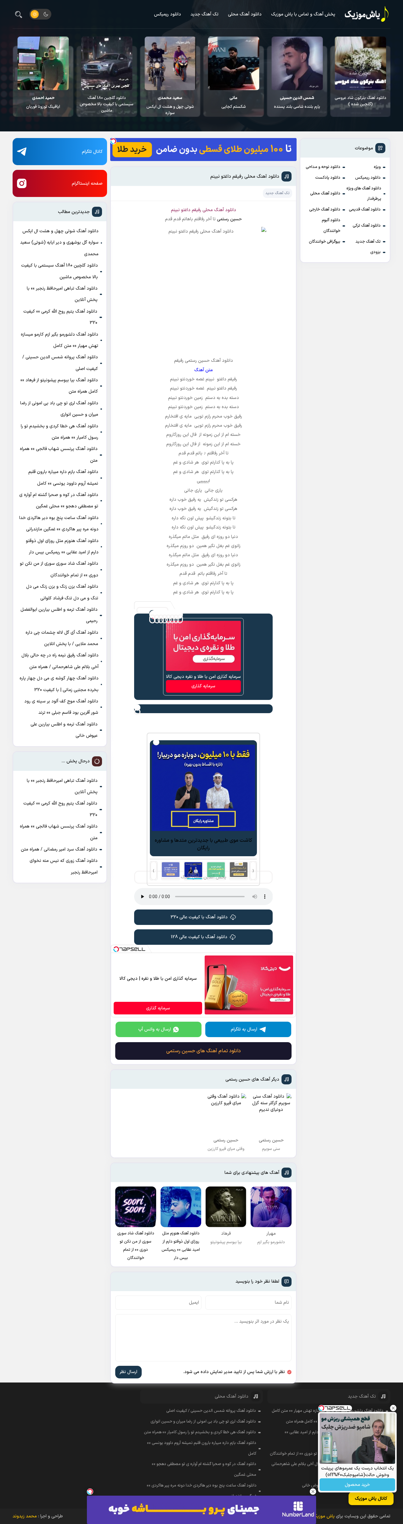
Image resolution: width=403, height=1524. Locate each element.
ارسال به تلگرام (244, 1029)
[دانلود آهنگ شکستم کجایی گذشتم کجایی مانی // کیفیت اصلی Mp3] (297, 63)
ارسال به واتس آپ (154, 1029)
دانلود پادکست (327, 178)
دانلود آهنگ (225, 210)
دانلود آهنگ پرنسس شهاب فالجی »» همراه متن (59, 455)
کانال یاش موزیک (371, 1498)
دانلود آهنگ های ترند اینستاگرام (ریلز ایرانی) (43, 101)
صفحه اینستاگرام (87, 183)
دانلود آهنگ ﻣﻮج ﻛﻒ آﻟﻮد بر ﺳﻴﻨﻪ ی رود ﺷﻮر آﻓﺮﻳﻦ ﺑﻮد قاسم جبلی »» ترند (61, 707)
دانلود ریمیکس (167, 14)
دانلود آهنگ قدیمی (365, 209)
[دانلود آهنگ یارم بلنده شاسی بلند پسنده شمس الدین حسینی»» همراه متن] (360, 63)
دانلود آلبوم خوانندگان (331, 225)
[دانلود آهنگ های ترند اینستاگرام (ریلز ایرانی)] (43, 63)
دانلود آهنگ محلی (245, 14)
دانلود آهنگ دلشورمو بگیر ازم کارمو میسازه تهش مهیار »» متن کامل (59, 340)
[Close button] (393, 1408)
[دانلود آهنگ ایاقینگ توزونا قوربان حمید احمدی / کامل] (106, 63)
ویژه (377, 167)
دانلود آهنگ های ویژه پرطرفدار (363, 193)
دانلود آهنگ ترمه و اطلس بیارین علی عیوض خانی (64, 730)
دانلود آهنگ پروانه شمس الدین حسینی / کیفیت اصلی (60, 363)
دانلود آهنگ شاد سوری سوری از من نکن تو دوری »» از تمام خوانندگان (59, 569)
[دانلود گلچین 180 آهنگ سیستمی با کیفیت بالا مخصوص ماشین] (170, 63)
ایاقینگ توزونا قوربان (106, 102)
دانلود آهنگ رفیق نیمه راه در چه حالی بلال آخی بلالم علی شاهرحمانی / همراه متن (60, 661)
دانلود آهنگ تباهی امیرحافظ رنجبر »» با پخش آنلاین (62, 294)
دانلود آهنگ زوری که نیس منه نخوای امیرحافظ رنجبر (64, 866)
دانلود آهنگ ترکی (367, 225)
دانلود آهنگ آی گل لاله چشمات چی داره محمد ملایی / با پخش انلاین (62, 638)
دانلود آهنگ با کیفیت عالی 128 (199, 937)
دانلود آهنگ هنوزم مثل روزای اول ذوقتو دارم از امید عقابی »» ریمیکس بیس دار (62, 547)
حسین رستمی (229, 219)
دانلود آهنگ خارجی (324, 209)
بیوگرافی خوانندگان (324, 242)
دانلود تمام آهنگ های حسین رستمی (203, 1051)
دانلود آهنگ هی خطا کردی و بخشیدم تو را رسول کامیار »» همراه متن (59, 432)
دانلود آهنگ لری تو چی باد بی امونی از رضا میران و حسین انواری (59, 409)
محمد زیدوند (25, 1516)
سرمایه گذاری (203, 686)
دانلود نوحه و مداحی (323, 167)
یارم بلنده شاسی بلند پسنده (360, 102)
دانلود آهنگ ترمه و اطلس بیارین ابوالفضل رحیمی (59, 615)
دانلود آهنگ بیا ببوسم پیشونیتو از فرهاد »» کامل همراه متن (59, 386)
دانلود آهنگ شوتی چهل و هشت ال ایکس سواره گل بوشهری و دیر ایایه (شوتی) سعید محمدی (59, 242)
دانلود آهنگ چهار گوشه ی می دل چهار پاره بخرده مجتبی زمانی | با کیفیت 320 (59, 684)
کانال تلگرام (92, 151)
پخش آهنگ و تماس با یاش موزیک (303, 14)
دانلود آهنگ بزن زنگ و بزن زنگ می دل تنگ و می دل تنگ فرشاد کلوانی (62, 592)
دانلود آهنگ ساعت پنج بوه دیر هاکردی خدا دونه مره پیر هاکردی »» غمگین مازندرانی (59, 524)
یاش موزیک (324, 1516)
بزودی (375, 252)
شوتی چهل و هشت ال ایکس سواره (233, 105)
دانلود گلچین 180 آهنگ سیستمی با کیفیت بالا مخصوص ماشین (170, 104)
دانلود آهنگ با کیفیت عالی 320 (199, 917)
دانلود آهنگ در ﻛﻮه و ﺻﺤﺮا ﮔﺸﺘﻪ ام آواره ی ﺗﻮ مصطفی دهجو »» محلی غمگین (58, 501)
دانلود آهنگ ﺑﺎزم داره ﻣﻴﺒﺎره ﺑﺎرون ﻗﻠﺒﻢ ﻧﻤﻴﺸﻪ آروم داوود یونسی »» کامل (63, 478)
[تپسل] (113, 141)
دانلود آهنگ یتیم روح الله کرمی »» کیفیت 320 (60, 317)
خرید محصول (357, 1484)
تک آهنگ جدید (204, 14)
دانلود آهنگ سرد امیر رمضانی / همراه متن (59, 849)
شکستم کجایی (297, 102)
